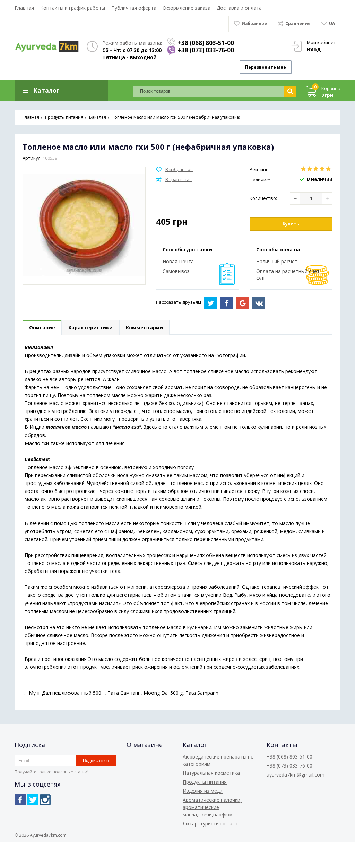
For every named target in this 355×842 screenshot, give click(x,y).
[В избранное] (174, 170)
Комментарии (144, 327)
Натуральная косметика (211, 773)
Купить (291, 224)
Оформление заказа (186, 8)
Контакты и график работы (72, 8)
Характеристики (90, 327)
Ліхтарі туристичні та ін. (211, 823)
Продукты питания (205, 782)
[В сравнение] (174, 180)
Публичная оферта (133, 8)
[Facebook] (20, 799)
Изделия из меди (203, 791)
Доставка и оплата (239, 8)
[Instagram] (45, 799)
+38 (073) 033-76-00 (206, 50)
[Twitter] (32, 799)
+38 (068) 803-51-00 (206, 43)
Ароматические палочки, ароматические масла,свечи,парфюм (212, 807)
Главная (24, 8)
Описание (42, 327)
